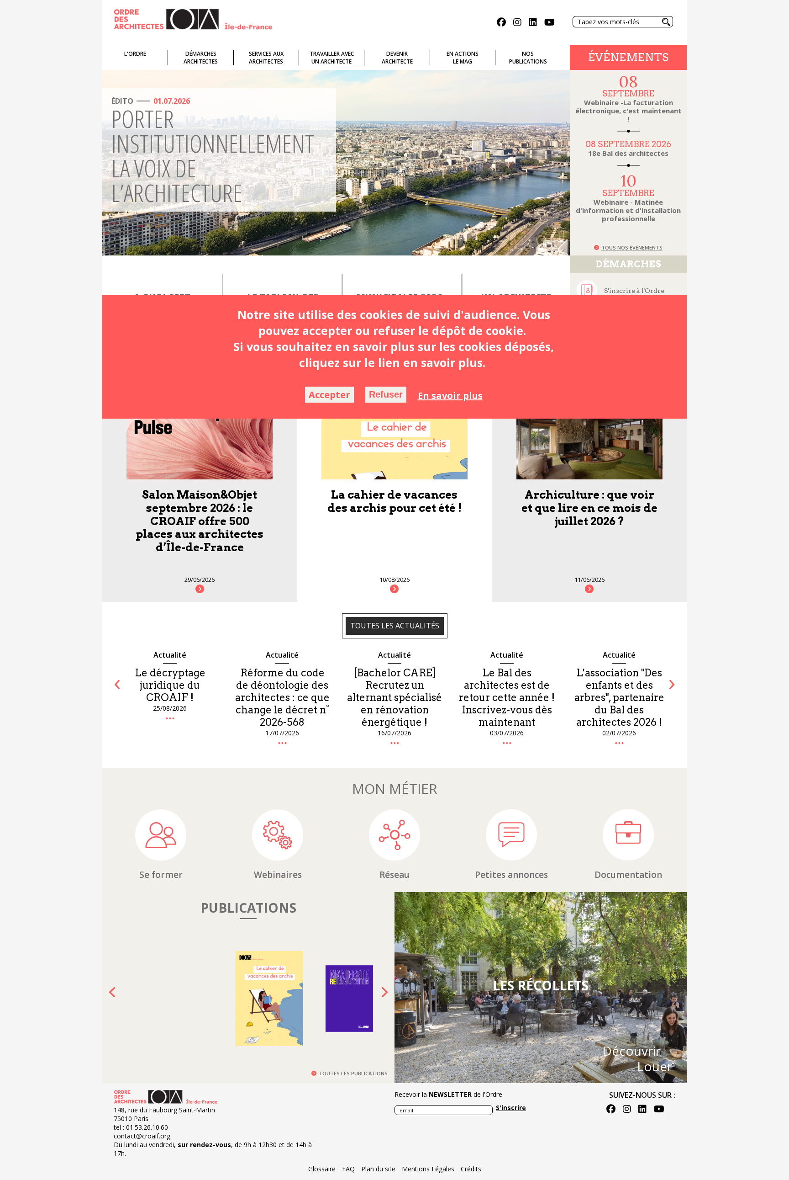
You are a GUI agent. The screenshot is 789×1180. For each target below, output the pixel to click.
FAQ (348, 1168)
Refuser (386, 394)
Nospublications (528, 57)
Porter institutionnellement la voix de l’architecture (212, 155)
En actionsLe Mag (463, 57)
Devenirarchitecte (397, 57)
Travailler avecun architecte (332, 57)
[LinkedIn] (533, 23)
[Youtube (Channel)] (549, 23)
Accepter (329, 394)
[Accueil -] (193, 18)
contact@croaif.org (142, 1136)
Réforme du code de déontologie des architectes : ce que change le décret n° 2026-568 (170, 697)
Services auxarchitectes (266, 57)
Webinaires (278, 875)
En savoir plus (450, 395)
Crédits (471, 1168)
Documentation (628, 875)
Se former (161, 875)
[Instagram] (517, 23)
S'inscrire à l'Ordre (634, 290)
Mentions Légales (428, 1168)
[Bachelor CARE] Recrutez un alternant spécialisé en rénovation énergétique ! (282, 697)
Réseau (394, 875)
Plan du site (378, 1168)
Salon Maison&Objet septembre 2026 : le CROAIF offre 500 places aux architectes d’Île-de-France (199, 521)
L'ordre (135, 54)
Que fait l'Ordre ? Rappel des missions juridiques (619, 685)
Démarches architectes (201, 57)
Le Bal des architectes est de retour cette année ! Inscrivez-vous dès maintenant (394, 697)
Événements (628, 57)
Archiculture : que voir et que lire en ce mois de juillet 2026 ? (589, 508)
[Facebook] (501, 23)
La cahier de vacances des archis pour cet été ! (394, 501)
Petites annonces (511, 875)
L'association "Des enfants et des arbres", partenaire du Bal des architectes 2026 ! (507, 697)
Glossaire (322, 1168)
